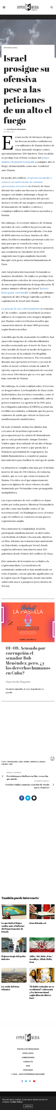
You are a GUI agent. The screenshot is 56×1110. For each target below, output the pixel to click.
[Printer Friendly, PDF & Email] (52, 758)
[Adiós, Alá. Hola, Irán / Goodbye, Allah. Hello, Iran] (42, 944)
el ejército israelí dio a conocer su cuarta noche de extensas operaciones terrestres (26, 182)
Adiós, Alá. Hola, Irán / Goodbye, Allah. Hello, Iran (41, 959)
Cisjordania (12, 762)
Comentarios (28, 1058)
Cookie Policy (16, 1102)
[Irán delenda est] (42, 911)
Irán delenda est (37, 923)
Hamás (26, 762)
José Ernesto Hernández (16, 129)
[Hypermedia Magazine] (28, 7)
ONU (10, 764)
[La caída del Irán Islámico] (14, 975)
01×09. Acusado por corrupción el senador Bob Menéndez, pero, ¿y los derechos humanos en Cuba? (28, 660)
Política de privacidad (28, 1049)
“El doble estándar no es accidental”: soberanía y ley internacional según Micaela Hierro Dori (41, 992)
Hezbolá (34, 762)
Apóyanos (28, 1070)
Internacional (11, 48)
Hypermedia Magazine (18, 681)
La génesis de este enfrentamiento (20, 308)
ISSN (28, 1066)
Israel (42, 762)
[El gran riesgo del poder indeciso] (14, 944)
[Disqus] (28, 847)
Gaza (21, 762)
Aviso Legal (28, 1053)
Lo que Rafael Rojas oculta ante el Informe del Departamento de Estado (12, 927)
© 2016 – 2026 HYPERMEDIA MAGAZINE (28, 1074)
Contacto (28, 1062)
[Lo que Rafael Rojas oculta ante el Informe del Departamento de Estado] (14, 911)
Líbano (4, 764)
